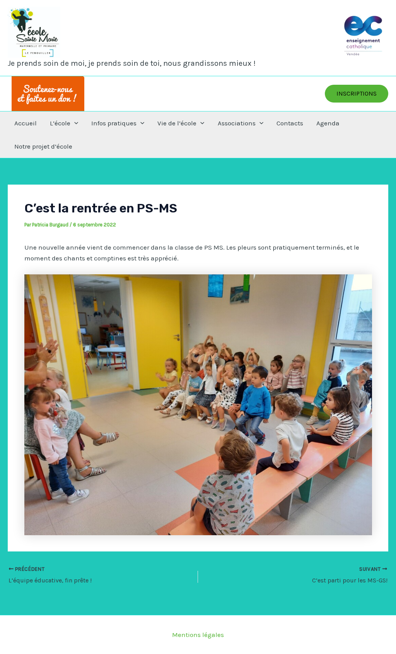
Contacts (290, 123)
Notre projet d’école (43, 146)
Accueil (25, 123)
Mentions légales (198, 635)
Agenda (328, 123)
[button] (356, 94)
